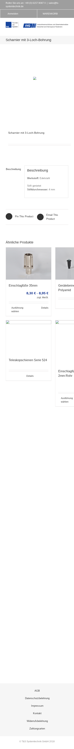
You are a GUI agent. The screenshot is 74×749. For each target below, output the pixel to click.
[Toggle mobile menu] (66, 30)
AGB (37, 690)
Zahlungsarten (37, 728)
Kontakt (37, 713)
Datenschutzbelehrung (37, 698)
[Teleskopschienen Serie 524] (28, 337)
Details (44, 308)
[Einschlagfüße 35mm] (28, 263)
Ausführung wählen (17, 310)
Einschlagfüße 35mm (23, 285)
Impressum (37, 705)
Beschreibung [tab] (13, 169)
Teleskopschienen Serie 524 (28, 360)
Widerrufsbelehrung (37, 721)
